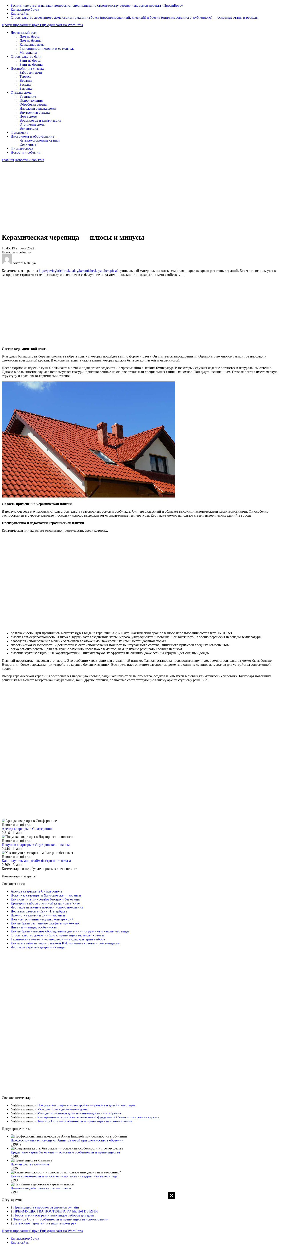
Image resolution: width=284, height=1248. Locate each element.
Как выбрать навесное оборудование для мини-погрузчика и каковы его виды (70, 931)
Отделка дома (21, 92)
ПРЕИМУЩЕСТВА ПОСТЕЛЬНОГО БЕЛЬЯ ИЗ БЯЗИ (55, 1211)
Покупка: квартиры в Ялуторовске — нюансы (46, 895)
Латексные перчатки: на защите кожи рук (44, 1223)
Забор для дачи (31, 72)
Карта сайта (20, 13)
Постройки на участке (27, 68)
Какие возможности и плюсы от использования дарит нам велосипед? (64, 1176)
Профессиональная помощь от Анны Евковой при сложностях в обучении (67, 1140)
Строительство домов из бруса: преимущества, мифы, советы (57, 935)
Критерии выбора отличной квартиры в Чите (45, 903)
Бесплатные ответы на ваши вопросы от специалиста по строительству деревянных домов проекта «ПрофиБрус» (97, 5)
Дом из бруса (29, 36)
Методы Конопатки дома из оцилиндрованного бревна (79, 1113)
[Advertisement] (142, 1219)
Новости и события (25, 152)
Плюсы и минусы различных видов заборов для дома (53, 1215)
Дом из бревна (30, 40)
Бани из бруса (30, 60)
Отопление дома (32, 124)
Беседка (25, 84)
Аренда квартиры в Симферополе (36, 891)
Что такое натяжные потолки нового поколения (47, 907)
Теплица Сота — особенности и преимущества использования (84, 1121)
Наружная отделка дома (38, 108)
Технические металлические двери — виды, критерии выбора (58, 939)
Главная (8, 160)
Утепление (28, 96)
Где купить (28, 144)
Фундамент (19, 132)
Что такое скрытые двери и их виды (38, 947)
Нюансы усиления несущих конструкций (42, 919)
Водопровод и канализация (40, 120)
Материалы (28, 52)
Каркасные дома (32, 44)
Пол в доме (28, 116)
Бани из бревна (31, 64)
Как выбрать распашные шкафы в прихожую (45, 923)
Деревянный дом (23, 32)
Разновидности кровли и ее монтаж (47, 48)
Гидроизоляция (31, 100)
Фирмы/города (22, 148)
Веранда (26, 80)
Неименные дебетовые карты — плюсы (41, 1188)
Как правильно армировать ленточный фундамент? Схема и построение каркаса (98, 1117)
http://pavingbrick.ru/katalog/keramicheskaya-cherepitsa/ (78, 271)
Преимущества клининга (30, 1164)
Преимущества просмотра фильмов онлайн (46, 1207)
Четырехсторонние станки (40, 140)
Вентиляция (29, 128)
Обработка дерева (33, 104)
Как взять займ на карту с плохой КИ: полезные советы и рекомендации (65, 943)
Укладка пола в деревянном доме (62, 1109)
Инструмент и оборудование (32, 136)
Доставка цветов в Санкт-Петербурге (39, 911)
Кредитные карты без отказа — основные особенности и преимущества (65, 1152)
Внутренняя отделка (35, 112)
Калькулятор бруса (25, 9)
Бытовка (26, 88)
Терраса (25, 76)
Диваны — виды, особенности (34, 927)
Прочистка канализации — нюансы (38, 915)
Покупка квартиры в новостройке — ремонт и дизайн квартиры (86, 1105)
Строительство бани (26, 56)
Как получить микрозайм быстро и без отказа (45, 899)
